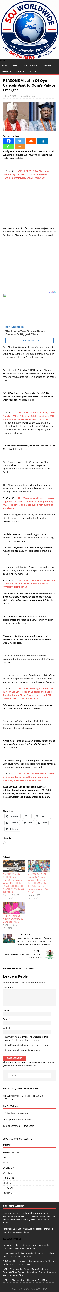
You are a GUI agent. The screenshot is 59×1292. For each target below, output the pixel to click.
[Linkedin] (42, 141)
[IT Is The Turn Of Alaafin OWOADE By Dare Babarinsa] (14, 908)
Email (6, 1019)
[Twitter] (20, 141)
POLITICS (20, 71)
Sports (32, 71)
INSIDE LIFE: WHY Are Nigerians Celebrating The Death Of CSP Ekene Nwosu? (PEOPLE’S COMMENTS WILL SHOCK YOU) (26, 174)
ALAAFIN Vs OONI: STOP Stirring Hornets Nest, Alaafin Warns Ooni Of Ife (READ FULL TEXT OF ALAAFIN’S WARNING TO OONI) (13, 882)
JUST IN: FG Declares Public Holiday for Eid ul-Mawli (25, 1280)
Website (7, 1028)
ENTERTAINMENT (30, 65)
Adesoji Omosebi (27, 96)
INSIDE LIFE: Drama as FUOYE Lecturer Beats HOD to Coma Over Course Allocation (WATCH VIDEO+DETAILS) (29, 584)
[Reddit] (31, 141)
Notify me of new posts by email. (23, 1049)
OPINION (6, 71)
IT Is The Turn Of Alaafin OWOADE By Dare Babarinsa (13, 918)
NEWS (15, 65)
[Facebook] (8, 141)
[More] (20, 146)
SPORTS (7, 1182)
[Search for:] (29, 1075)
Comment (8, 987)
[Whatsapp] (8, 146)
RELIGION (8, 1187)
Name (6, 1010)
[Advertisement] (29, 205)
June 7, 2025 (10, 96)
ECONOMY (47, 65)
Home (5, 65)
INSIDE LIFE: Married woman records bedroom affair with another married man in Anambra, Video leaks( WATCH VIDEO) (28, 777)
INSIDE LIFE (8, 1177)
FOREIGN (7, 1193)
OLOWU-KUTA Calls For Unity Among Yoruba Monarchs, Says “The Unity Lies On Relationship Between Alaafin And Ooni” (38, 882)
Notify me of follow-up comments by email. (28, 1045)
